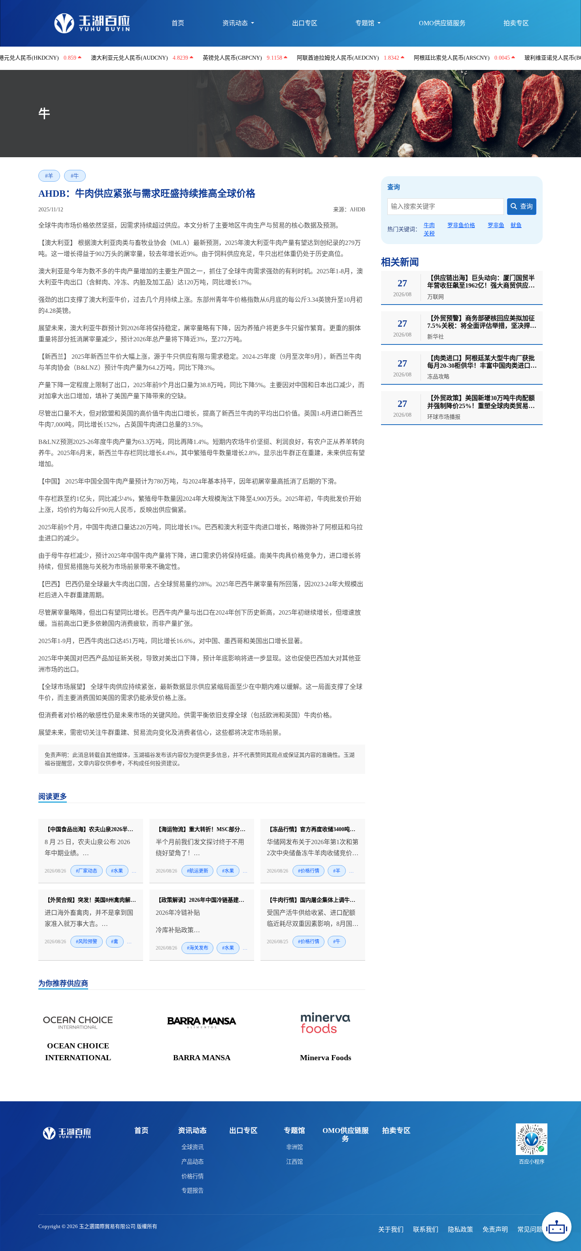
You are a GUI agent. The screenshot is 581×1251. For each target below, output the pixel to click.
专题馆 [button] (365, 23)
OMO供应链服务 (442, 23)
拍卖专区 (516, 23)
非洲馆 (294, 1147)
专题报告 (192, 1190)
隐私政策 (460, 1229)
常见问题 (530, 1229)
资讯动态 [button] (236, 23)
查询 (526, 206)
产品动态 (192, 1162)
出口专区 (304, 23)
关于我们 (391, 1229)
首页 (178, 23)
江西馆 (294, 1162)
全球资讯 (192, 1147)
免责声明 (495, 1229)
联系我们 (425, 1229)
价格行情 (192, 1176)
